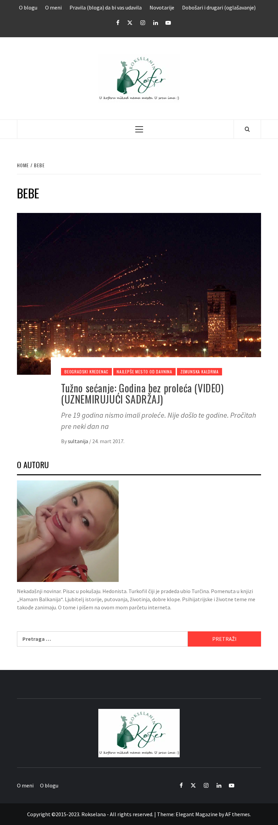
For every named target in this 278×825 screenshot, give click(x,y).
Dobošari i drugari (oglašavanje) (219, 7)
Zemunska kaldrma (199, 371)
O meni (53, 7)
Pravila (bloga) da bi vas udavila (106, 7)
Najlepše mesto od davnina (144, 371)
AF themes (237, 814)
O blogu (28, 7)
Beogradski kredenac (86, 371)
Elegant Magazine (197, 814)
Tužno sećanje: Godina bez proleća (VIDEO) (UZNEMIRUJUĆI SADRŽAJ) (142, 393)
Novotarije (162, 7)
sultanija (78, 441)
